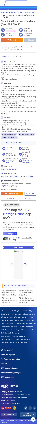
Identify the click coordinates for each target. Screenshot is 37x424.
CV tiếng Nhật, (17, 314)
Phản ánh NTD (9, 199)
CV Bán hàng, (20, 323)
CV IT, (3, 323)
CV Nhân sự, (10, 323)
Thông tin (5, 56)
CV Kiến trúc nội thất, (28, 330)
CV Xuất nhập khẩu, (26, 327)
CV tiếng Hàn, (5, 314)
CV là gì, (30, 317)
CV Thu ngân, (5, 339)
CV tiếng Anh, (16, 311)
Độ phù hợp (17, 56)
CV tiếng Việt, (27, 311)
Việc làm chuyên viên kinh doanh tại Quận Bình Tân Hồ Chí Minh (9, 293)
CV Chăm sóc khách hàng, (10, 333)
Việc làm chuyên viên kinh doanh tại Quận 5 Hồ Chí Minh (26, 293)
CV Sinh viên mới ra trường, (10, 330)
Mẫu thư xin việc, (6, 317)
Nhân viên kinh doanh (8, 169)
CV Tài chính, (25, 339)
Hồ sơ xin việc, (6, 311)
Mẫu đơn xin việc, (29, 314)
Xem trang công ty (16, 49)
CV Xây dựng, (5, 327)
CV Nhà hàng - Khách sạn (19, 342)
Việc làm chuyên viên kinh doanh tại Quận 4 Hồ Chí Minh (9, 300)
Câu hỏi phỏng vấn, (7, 320)
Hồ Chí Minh (14, 176)
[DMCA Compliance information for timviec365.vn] (14, 408)
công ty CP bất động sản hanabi (21, 47)
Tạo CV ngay (9, 234)
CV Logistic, (5, 342)
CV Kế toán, (19, 320)
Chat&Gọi (31, 40)
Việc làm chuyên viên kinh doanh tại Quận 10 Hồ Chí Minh (26, 300)
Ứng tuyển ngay (6, 186)
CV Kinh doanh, (30, 320)
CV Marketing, (31, 323)
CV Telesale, (15, 339)
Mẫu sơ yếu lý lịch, (20, 317)
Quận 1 (30, 176)
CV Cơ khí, (14, 327)
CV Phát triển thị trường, (9, 336)
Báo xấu (27, 199)
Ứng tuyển (13, 40)
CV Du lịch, (22, 336)
